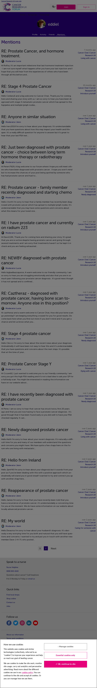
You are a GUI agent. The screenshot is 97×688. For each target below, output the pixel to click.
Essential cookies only (65, 655)
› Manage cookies (65, 647)
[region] (48, 663)
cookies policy (27, 673)
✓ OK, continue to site (66, 664)
